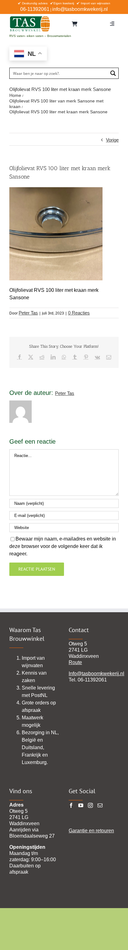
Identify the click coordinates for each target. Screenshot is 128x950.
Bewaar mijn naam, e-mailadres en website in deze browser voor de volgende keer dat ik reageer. (62, 546)
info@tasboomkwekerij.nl (80, 9)
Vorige (112, 139)
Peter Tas (28, 312)
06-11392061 (34, 9)
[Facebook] (71, 805)
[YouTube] (80, 805)
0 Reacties (79, 312)
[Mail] (100, 805)
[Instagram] (90, 805)
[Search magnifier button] (113, 73)
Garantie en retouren (91, 830)
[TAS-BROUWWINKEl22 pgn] (29, 17)
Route (75, 662)
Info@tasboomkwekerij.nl (96, 673)
